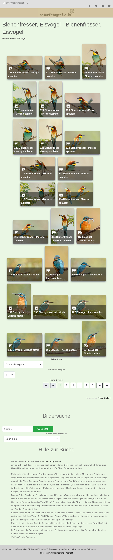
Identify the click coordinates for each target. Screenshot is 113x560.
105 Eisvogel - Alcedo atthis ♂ (61, 352)
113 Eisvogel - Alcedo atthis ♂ (86, 239)
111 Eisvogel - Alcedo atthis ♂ (54, 276)
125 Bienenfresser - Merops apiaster (24, 112)
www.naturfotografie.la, (50, 461)
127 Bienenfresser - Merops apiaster (61, 74)
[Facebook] (89, 6)
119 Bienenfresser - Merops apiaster (36, 175)
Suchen (44, 429)
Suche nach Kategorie (56, 433)
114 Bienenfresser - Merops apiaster (62, 239)
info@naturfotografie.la (17, 3)
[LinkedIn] (102, 6)
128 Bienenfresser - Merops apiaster (23, 74)
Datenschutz (58, 553)
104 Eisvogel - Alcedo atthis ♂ (92, 352)
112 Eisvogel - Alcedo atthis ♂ (23, 276)
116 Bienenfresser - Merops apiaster (74, 201)
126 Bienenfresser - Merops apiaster (94, 74)
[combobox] (17, 429)
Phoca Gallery (104, 398)
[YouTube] (109, 6)
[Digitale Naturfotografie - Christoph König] (56, 13)
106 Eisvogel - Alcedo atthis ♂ (23, 352)
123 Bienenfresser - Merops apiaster (81, 112)
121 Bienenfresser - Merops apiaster (50, 149)
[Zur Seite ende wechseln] (107, 385)
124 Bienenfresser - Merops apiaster (50, 112)
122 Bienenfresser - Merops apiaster (24, 149)
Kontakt (69, 553)
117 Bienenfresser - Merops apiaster (36, 201)
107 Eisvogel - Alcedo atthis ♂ (87, 314)
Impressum (45, 553)
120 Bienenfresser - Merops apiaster (81, 149)
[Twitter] (96, 6)
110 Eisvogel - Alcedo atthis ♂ (87, 276)
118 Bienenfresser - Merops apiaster (74, 175)
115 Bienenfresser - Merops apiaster (29, 239)
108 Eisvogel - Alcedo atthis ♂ (49, 314)
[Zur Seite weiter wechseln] (100, 385)
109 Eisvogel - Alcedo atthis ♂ (16, 314)
